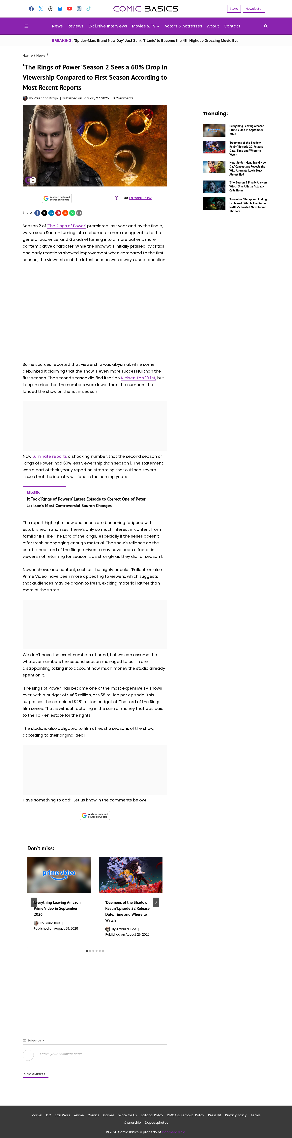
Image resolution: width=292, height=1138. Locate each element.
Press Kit (214, 1115)
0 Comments (123, 98)
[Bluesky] (60, 9)
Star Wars (62, 1115)
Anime (79, 1115)
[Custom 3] (50, 9)
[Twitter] (41, 9)
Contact (232, 26)
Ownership (132, 1122)
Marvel (36, 1115)
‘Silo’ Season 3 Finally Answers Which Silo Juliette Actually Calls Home (248, 186)
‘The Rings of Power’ (66, 226)
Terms (255, 1115)
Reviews (75, 26)
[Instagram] (79, 9)
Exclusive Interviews (107, 26)
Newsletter (254, 8)
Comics (93, 1115)
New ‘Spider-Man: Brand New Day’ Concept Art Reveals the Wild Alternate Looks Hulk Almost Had (247, 168)
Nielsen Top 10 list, (138, 378)
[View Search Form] (265, 26)
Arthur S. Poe (126, 929)
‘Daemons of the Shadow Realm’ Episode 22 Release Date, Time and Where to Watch (246, 148)
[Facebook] (31, 9)
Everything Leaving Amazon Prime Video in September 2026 (57, 908)
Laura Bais (52, 923)
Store (234, 8)
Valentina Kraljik (46, 98)
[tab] (87, 951)
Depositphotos (156, 1122)
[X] (44, 213)
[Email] (79, 213)
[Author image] (25, 98)
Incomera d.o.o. (174, 1132)
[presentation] (59, 875)
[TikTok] (88, 9)
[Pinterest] (58, 213)
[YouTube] (69, 9)
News (57, 26)
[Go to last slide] (34, 902)
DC (48, 1115)
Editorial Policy (140, 198)
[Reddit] (65, 213)
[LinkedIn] (51, 213)
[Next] (156, 902)
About (213, 26)
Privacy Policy (236, 1115)
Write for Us (127, 1115)
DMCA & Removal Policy (185, 1115)
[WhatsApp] (72, 213)
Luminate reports (49, 456)
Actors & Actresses (183, 26)
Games (108, 1115)
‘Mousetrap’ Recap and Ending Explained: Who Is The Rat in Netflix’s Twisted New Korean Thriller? (248, 205)
